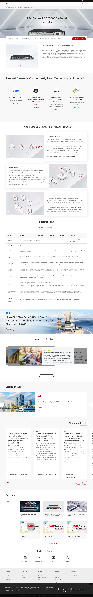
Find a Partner (41, 575)
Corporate (73, 574)
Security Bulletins (74, 575)
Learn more (17, 590)
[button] (2, 405)
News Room (8, 575)
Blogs (56, 581)
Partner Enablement (42, 577)
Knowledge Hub (58, 579)
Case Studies (57, 574)
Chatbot (23, 577)
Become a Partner (41, 574)
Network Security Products (16, 7)
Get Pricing (24, 574)
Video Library (57, 577)
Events (7, 577)
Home (7, 7)
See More (8, 581)
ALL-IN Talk (57, 582)
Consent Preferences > (64, 591)
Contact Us (8, 579)
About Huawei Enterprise (11, 574)
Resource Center (58, 575)
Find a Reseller (25, 575)
